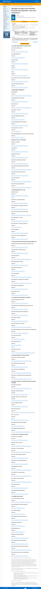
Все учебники (37, 1)
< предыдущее (14, 41)
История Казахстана (6, 16)
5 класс (20, 3)
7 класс (27, 3)
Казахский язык (5, 18)
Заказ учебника (5, 3)
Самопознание (5, 28)
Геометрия (4, 13)
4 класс (17, 3)
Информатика (5, 15)
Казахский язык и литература (5, 20)
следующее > (35, 41)
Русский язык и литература (5, 26)
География (4, 12)
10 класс (4, 4)
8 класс (30, 3)
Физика (4, 29)
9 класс (34, 3)
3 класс (13, 3)
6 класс (24, 3)
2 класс (10, 3)
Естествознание (5, 14)
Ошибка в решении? (25, 43)
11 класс (8, 4)
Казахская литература (6, 17)
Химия (4, 30)
